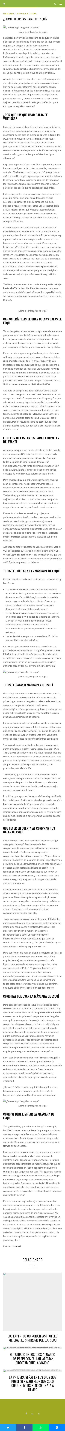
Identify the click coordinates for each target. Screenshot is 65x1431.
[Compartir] (24, 1427)
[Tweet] (8, 1427)
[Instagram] (32, 1413)
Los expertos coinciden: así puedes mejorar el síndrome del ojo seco (32, 1338)
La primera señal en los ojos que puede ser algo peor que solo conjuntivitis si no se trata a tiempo (32, 1383)
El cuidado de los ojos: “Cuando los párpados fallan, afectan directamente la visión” (32, 1358)
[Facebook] (26, 1413)
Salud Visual (8, 13)
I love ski (16, 1246)
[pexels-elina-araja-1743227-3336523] (32, 1302)
